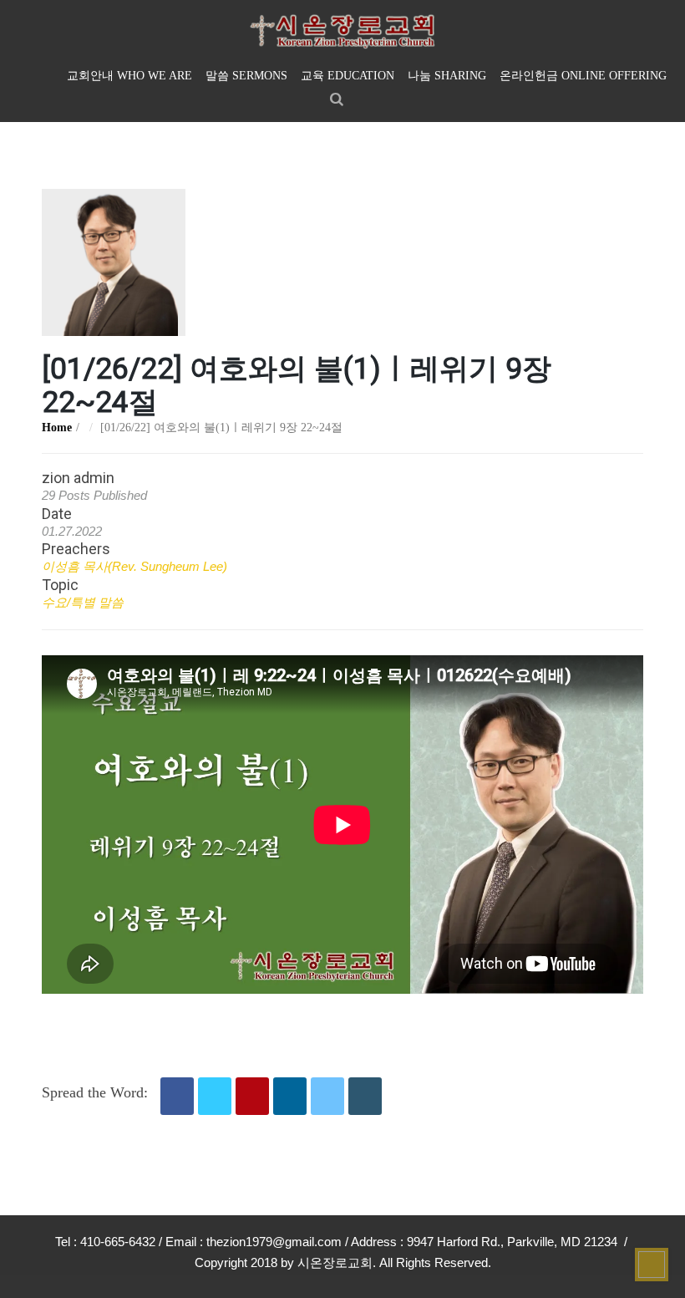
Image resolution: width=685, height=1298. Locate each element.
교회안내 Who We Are (129, 75)
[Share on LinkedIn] (290, 1096)
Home (57, 427)
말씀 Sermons (246, 75)
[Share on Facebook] (177, 1096)
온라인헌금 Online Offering (583, 75)
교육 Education (347, 75)
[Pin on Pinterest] (252, 1096)
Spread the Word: (95, 1092)
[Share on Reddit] (327, 1096)
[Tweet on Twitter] (214, 1096)
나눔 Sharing (447, 75)
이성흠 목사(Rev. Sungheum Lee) (134, 566)
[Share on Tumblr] (365, 1096)
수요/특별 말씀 (83, 602)
